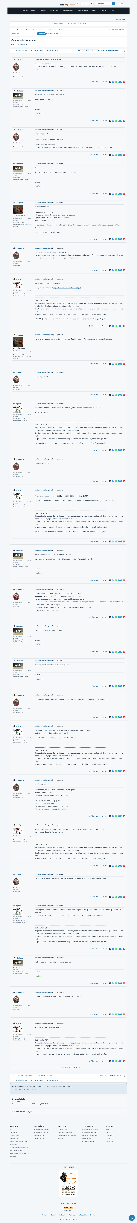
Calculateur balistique (65, 1132)
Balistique (13, 1144)
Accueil (25, 10)
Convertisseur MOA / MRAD (67, 1135)
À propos (45, 1215)
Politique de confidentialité (78, 1215)
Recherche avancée (52, 33)
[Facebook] (113, 82)
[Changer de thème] (77, 3)
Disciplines (13, 1132)
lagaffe (18, 279)
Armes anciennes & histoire (19, 1147)
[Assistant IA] (82, 3)
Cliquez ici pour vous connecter (24, 1089)
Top (12, 1075)
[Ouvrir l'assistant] (132, 1218)
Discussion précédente (45, 1075)
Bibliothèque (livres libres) (90, 1129)
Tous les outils (62, 1129)
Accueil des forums (18, 30)
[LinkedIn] (119, 82)
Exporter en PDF (84, 51)
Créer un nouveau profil (78, 24)
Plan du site (109, 1141)
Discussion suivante (25, 1075)
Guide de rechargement (90, 1135)
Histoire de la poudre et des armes (45, 30)
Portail (108, 1132)
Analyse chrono (39, 1135)
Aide (112, 10)
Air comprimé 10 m (16, 1138)
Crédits (92, 1215)
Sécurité (13, 1156)
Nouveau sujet (53, 50)
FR (118, 3)
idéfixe (32, 1112)
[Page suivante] (124, 51)
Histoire (29, 30)
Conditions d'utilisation (58, 1215)
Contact (108, 1138)
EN (122, 3)
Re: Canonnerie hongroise (43, 90)
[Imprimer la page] (87, 3)
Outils (94, 10)
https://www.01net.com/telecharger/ (67, 288)
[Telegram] (121, 82)
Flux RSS (78, 1067)
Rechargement (68, 10)
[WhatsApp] (116, 82)
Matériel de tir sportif (17, 1150)
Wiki (11, 1129)
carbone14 (23, 44)
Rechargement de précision (19, 1141)
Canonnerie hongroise (42, 59)
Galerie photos (87, 1138)
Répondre (94, 82)
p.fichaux (19, 91)
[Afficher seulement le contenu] (92, 3)
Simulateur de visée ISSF (42, 1129)
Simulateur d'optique (41, 1132)
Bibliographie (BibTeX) (89, 1132)
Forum (33, 10)
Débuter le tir (14, 1135)
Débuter (42, 10)
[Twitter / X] (110, 82)
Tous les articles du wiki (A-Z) (20, 1153)
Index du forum (37, 50)
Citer (105, 82)
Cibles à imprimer (39, 1138)
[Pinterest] (124, 82)
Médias (103, 10)
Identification (58, 24)
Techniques (54, 10)
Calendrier (109, 1135)
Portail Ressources (88, 1141)
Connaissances (82, 10)
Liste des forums (21, 50)
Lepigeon (19, 203)
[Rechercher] (113, 3)
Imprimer (94, 50)
